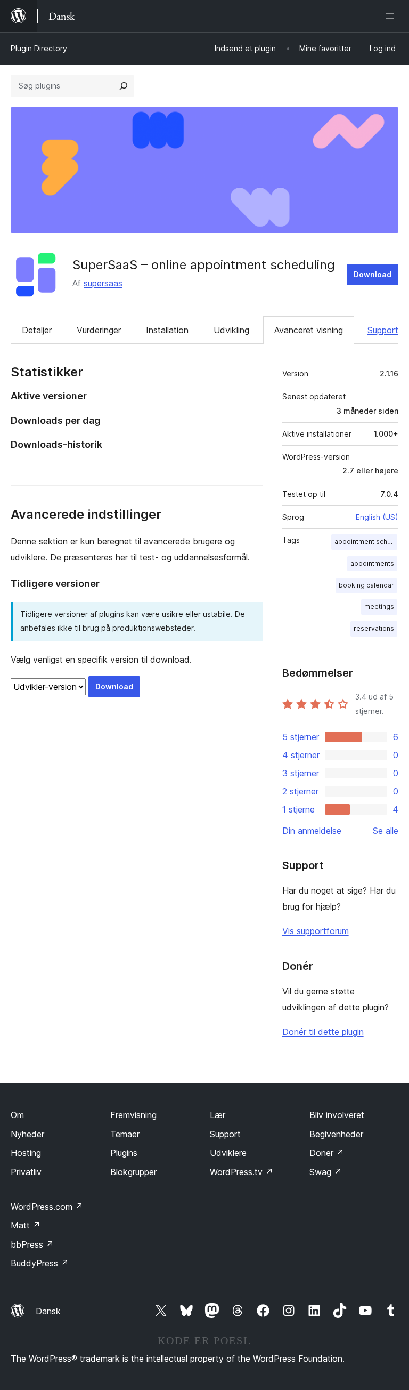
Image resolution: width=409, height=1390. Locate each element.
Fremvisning (133, 1115)
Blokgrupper (133, 1172)
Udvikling (231, 330)
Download (372, 274)
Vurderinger (99, 330)
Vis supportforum (315, 931)
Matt (25, 1225)
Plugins (123, 1152)
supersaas (103, 283)
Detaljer (37, 330)
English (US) (377, 516)
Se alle (385, 830)
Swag (325, 1172)
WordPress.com (47, 1206)
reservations (374, 628)
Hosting (26, 1152)
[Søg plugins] (123, 86)
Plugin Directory (39, 48)
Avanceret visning (308, 330)
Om (17, 1115)
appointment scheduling (365, 541)
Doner (326, 1152)
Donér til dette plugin (323, 1031)
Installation (167, 330)
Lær (217, 1115)
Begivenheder (336, 1134)
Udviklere (228, 1152)
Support (382, 330)
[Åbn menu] (392, 16)
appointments (372, 563)
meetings (379, 606)
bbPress (32, 1244)
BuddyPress (40, 1263)
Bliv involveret (336, 1115)
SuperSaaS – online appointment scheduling (203, 264)
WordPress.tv (241, 1172)
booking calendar (366, 585)
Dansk (48, 1311)
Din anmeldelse (311, 830)
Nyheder (27, 1134)
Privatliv (26, 1172)
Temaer (125, 1134)
